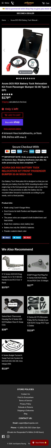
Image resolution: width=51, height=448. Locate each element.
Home (4, 20)
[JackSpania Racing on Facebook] (3, 437)
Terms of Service (25, 401)
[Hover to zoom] (25, 51)
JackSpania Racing (19, 444)
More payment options (12, 129)
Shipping (5, 102)
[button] (7, 94)
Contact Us (25, 394)
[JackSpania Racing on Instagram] (8, 437)
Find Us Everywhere (25, 397)
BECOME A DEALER (25, 13)
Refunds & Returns (25, 407)
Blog (25, 414)
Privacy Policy (25, 404)
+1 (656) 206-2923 (24, 428)
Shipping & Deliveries (25, 410)
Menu (7, 3)
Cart (47, 3)
